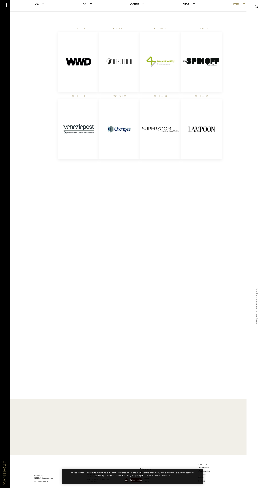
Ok (126, 480)
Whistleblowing (204, 471)
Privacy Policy (203, 464)
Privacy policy (136, 480)
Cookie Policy (203, 468)
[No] (199, 476)
